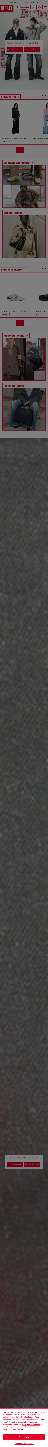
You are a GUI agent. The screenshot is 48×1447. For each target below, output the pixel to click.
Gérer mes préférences (31, 1424)
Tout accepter (24, 1437)
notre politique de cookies (13, 1429)
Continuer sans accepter (24, 1443)
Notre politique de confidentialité (19, 1427)
